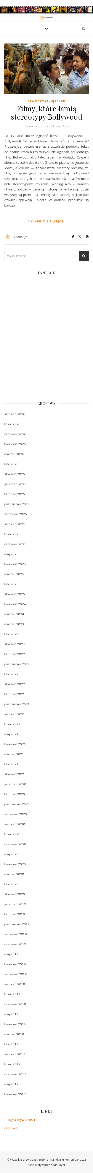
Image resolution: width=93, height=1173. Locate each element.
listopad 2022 (14, 654)
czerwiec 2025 (15, 544)
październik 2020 (17, 804)
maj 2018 (11, 1014)
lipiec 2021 (12, 724)
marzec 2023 (14, 624)
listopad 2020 (14, 794)
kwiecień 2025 (15, 564)
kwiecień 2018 (15, 1024)
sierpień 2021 (14, 714)
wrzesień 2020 (15, 814)
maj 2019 (11, 954)
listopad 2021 (14, 694)
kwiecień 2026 (15, 444)
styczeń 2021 (14, 774)
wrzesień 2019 (15, 934)
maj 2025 (11, 554)
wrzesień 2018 (15, 974)
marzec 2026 (14, 454)
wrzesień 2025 (15, 514)
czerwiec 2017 (15, 1074)
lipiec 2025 (12, 534)
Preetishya (20, 237)
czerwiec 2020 (15, 844)
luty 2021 (11, 764)
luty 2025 (11, 584)
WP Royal (59, 1165)
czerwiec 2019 (15, 944)
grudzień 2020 (15, 784)
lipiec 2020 (12, 834)
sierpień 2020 (14, 824)
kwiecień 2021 (15, 744)
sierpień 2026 (14, 414)
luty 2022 (11, 674)
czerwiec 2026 (15, 434)
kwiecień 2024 (15, 604)
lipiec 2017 (12, 1064)
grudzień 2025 (15, 484)
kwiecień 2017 (15, 1094)
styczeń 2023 (14, 644)
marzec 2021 (14, 754)
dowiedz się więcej (46, 221)
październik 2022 (17, 664)
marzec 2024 (14, 614)
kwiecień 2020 (15, 864)
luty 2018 (11, 1044)
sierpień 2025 (14, 524)
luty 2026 (11, 464)
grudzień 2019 (15, 904)
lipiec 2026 (12, 424)
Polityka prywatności (19, 1119)
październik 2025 (17, 504)
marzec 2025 (14, 574)
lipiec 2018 (12, 994)
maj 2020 (11, 854)
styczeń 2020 (14, 894)
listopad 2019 (14, 914)
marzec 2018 (14, 1034)
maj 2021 (11, 734)
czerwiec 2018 (15, 1004)
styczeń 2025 (14, 594)
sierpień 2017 (14, 1054)
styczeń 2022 (14, 684)
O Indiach (11, 1128)
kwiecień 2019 (15, 964)
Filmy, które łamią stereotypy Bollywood (46, 112)
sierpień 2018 (14, 984)
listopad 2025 (14, 494)
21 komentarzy (59, 126)
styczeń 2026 (14, 474)
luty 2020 (11, 884)
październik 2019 (17, 924)
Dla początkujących (47, 101)
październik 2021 (17, 704)
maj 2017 (11, 1084)
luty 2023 (11, 634)
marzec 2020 (14, 874)
